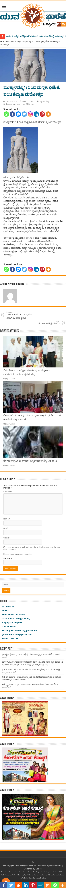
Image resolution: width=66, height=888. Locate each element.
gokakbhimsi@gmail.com (23, 630)
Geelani (38, 869)
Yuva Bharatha (11, 101)
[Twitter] (24, 114)
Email (6, 528)
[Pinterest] (42, 114)
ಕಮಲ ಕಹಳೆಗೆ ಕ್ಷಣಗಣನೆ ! (49, 322)
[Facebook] (12, 114)
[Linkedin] (36, 114)
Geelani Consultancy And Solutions (20, 872)
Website (6, 538)
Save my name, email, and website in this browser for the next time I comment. (32, 548)
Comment (8, 492)
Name (6, 519)
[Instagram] (30, 114)
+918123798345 (10, 638)
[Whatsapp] (6, 114)
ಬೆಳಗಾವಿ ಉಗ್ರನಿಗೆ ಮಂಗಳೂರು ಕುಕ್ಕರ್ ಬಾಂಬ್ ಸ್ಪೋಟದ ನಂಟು (30, 460)
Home (5, 41)
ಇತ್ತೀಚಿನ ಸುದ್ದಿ (15, 41)
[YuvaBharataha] (33, 15)
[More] (48, 114)
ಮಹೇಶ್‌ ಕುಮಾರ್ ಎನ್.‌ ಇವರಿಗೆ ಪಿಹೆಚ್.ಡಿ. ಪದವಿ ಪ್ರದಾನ (19, 315)
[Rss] (33, 862)
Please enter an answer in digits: (17, 554)
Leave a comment (13, 104)
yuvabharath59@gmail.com (17, 634)
